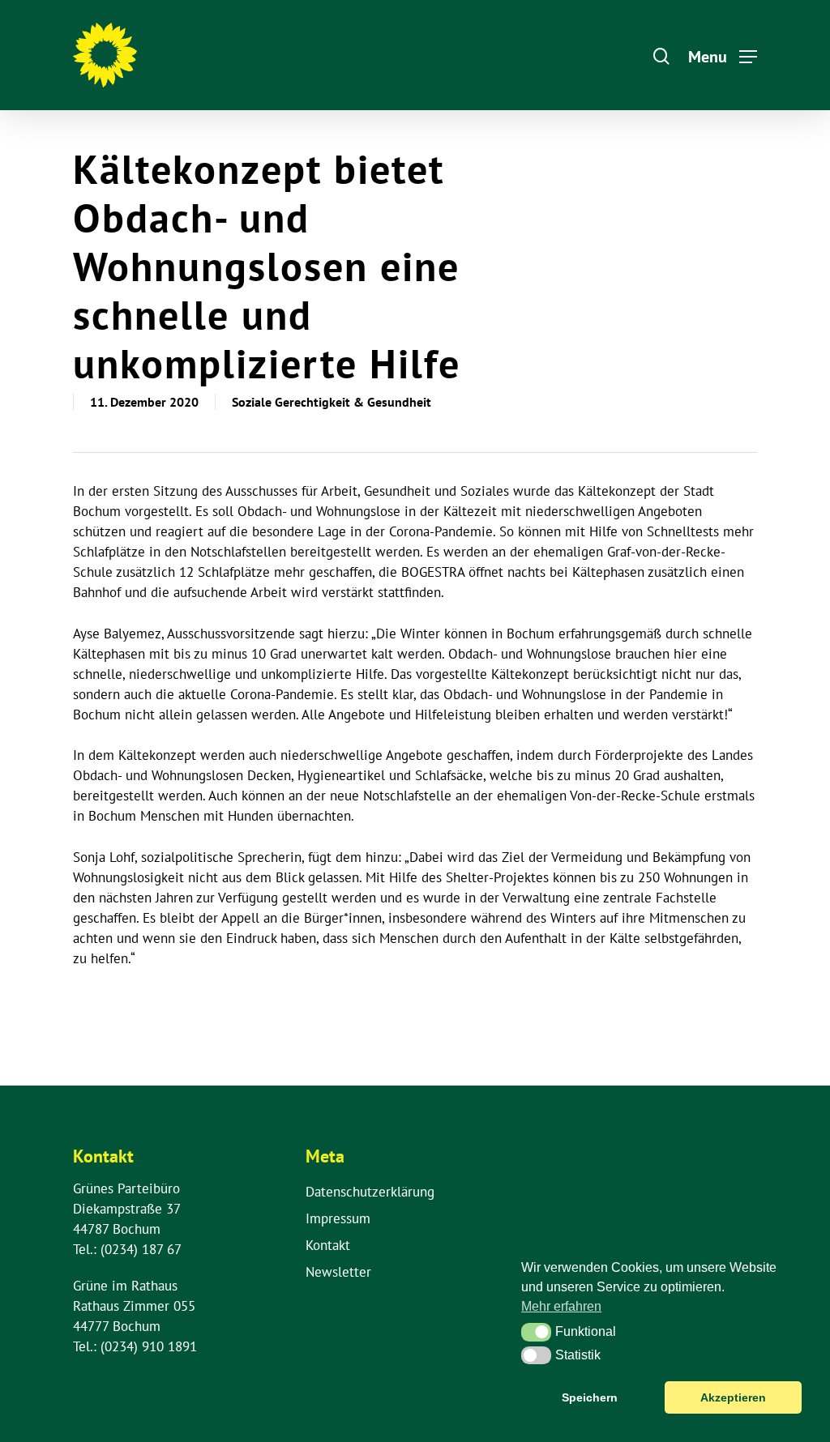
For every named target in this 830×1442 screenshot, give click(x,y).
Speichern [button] (590, 1397)
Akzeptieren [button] (733, 1397)
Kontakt (328, 1245)
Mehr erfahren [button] (561, 1306)
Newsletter (338, 1272)
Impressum (338, 1218)
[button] (536, 1332)
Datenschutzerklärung (370, 1192)
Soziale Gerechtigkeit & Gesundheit (331, 402)
